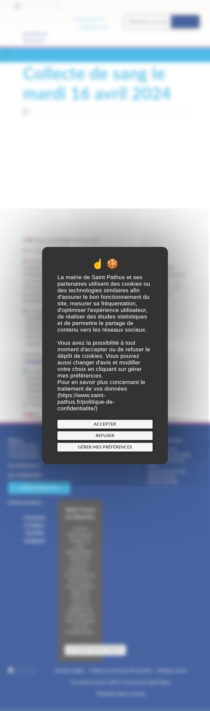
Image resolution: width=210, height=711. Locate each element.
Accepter (105, 424)
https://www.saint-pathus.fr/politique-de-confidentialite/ (86, 401)
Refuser (105, 435)
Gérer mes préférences (105, 447)
